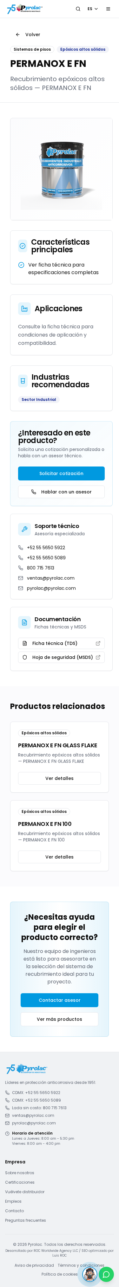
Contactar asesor (60, 1000)
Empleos (13, 1201)
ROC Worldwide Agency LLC (56, 1250)
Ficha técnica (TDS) (54, 643)
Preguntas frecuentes (25, 1220)
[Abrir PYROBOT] (89, 1274)
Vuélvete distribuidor (24, 1191)
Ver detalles (59, 778)
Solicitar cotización (61, 473)
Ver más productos (59, 1019)
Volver (32, 34)
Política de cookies (60, 1274)
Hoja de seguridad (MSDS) (62, 657)
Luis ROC (59, 1255)
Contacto (14, 1210)
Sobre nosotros (19, 1172)
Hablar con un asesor (66, 492)
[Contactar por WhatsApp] (106, 1274)
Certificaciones (20, 1182)
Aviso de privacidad (34, 1265)
